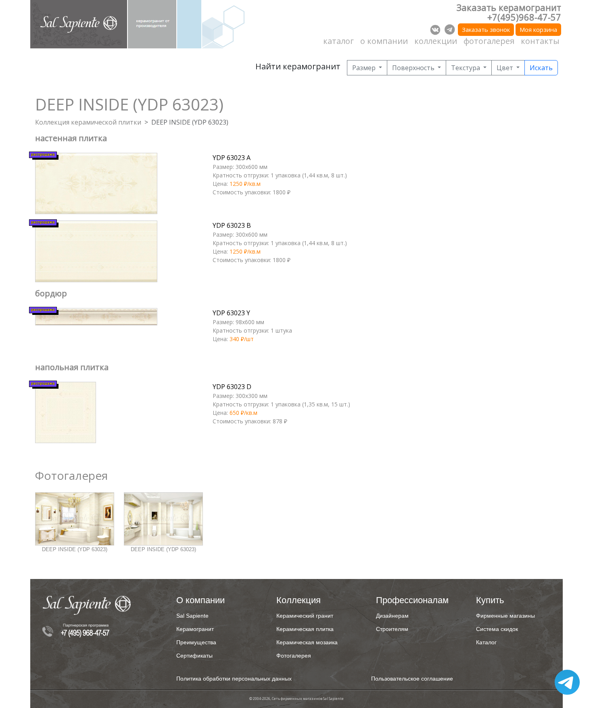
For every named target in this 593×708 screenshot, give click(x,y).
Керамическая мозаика (307, 642)
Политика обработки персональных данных (234, 678)
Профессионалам (412, 600)
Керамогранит (195, 629)
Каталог (486, 642)
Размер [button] (364, 67)
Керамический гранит (304, 615)
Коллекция (298, 600)
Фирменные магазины (505, 615)
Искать (541, 67)
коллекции (435, 40)
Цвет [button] (506, 67)
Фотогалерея (293, 655)
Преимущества (196, 642)
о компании (384, 40)
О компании (200, 600)
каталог (338, 40)
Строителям (392, 629)
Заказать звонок (486, 29)
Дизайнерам (392, 615)
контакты (540, 40)
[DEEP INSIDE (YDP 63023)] (74, 519)
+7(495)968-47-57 (524, 17)
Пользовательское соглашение (412, 678)
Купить (490, 600)
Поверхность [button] (414, 67)
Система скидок (497, 629)
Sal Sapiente (192, 615)
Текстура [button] (466, 67)
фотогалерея (489, 40)
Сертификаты (194, 655)
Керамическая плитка (305, 629)
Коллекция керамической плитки (88, 122)
